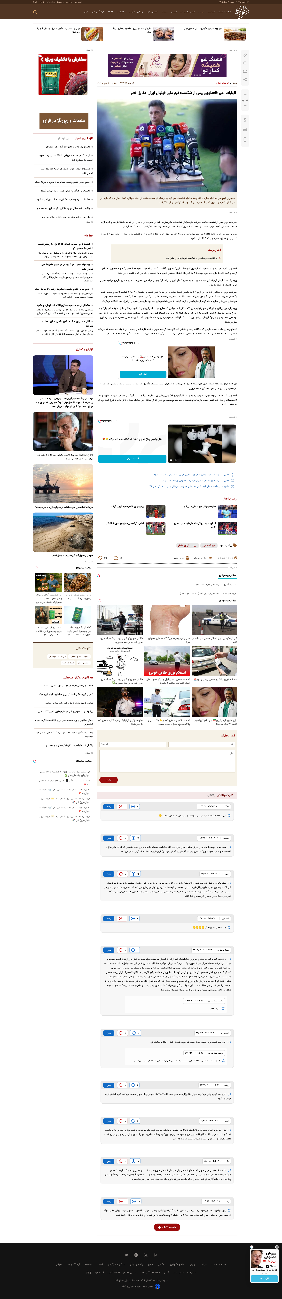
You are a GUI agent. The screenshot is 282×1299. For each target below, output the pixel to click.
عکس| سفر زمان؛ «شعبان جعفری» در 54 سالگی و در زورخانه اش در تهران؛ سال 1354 (191, 475)
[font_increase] (245, 94)
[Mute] (176, 460)
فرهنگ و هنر (98, 12)
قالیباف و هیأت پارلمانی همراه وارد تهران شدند (65, 191)
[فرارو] (242, 12)
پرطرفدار (63, 138)
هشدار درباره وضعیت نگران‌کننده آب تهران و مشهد (63, 200)
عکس (174, 12)
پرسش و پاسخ (130, 1273)
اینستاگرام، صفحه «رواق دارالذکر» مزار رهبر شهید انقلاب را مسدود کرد (65, 246)
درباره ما (60, 2)
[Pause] (171, 460)
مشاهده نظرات (169, 1227)
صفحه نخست (224, 12)
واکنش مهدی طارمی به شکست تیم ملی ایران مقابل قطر (191, 258)
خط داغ (88, 236)
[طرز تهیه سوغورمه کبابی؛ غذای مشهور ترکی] (235, 34)
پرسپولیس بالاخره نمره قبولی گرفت (127, 506)
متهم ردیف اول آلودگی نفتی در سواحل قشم (73, 556)
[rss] (156, 1255)
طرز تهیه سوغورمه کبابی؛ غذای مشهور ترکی (202, 28)
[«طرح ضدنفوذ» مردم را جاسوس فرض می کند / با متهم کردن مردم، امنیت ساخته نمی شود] (63, 431)
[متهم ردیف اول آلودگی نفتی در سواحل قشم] (63, 532)
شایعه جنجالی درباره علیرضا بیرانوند (199, 506)
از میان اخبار (230, 499)
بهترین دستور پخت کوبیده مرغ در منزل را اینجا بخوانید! (58, 30)
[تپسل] (121, 343)
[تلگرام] (126, 1255)
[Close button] (277, 1247)
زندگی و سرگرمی (135, 12)
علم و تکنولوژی (188, 12)
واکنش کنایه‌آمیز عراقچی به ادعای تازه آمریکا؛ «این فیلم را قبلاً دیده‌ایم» (64, 735)
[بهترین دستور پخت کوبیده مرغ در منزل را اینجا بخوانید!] (92, 34)
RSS (35, 2)
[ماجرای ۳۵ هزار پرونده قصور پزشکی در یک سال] (163, 34)
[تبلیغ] (167, 65)
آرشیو (41, 2)
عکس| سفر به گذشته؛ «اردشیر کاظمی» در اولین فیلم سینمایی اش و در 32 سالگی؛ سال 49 (189, 486)
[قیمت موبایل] (245, 140)
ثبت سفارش (132, 459)
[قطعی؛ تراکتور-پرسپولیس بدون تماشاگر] (155, 528)
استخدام (78, 2)
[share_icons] (245, 79)
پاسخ (109, 806)
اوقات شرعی (114, 1273)
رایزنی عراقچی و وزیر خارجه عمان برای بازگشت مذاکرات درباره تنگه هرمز (64, 722)
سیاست (211, 12)
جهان (86, 12)
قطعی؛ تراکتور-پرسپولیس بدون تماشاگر (125, 523)
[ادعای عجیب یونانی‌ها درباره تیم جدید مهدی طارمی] (227, 528)
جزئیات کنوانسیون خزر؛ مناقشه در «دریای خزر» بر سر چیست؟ (64, 507)
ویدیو (165, 12)
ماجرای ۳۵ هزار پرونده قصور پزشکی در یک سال (131, 30)
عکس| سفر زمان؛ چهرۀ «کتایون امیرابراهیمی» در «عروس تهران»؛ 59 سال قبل (195, 481)
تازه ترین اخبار (84, 138)
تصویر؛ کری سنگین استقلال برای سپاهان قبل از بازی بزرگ (66, 694)
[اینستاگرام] (136, 1255)
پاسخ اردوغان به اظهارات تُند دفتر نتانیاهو (68, 147)
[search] (35, 12)
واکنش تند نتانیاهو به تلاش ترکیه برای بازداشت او (63, 208)
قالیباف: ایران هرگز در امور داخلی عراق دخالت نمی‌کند (67, 323)
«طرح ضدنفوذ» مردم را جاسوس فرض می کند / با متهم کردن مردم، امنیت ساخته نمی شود (64, 457)
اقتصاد (120, 12)
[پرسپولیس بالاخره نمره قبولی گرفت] (155, 511)
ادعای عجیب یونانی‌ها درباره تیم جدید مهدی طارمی (195, 525)
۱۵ (121, 558)
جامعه (111, 12)
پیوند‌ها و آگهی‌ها (151, 1273)
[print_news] (245, 63)
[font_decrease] (245, 105)
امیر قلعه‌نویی (209, 545)
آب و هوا (99, 1273)
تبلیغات (69, 2)
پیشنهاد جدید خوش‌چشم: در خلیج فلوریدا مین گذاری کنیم (67, 267)
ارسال (108, 780)
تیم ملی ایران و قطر (187, 545)
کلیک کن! (143, 374)
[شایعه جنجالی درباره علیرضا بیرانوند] (227, 511)
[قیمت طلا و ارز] (245, 121)
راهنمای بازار (153, 12)
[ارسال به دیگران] (245, 71)
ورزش (201, 12)
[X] (146, 1255)
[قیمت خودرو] (245, 130)
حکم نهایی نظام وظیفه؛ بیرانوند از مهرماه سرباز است (62, 182)
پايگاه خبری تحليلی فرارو (135, 1280)
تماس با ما (51, 2)
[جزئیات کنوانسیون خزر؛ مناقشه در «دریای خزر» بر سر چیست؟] (63, 483)
